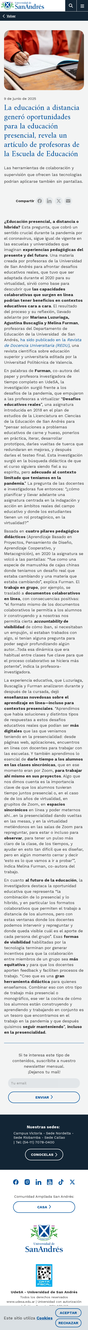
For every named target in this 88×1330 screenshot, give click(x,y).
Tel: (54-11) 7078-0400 (34, 1142)
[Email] (68, 201)
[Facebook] (40, 201)
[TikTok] (61, 1182)
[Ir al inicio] (22, 5)
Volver (11, 16)
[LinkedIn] (49, 201)
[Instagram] (27, 1182)
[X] (59, 201)
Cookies (45, 1318)
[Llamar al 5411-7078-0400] (44, 1275)
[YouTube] (50, 1182)
